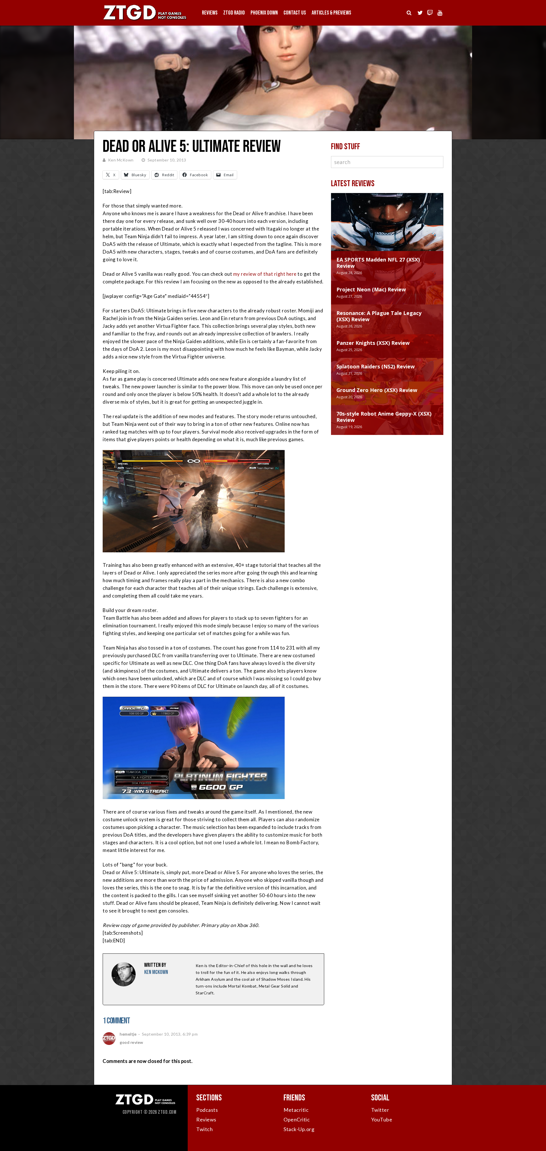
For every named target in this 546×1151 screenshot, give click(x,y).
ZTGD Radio (234, 13)
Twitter (380, 1110)
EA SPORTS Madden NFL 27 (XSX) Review (378, 262)
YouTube (381, 1119)
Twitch (204, 1129)
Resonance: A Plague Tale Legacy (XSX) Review (378, 316)
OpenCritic (297, 1119)
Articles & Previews (331, 13)
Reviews (210, 13)
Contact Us (295, 13)
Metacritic (296, 1110)
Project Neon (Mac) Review (371, 289)
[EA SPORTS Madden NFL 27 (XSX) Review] (387, 227)
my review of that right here (265, 274)
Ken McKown (121, 159)
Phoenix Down (264, 13)
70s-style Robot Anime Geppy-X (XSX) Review (383, 416)
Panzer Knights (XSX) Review (373, 342)
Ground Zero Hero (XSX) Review (376, 390)
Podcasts (207, 1110)
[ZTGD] (145, 20)
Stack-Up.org (299, 1129)
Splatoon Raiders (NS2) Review (375, 366)
